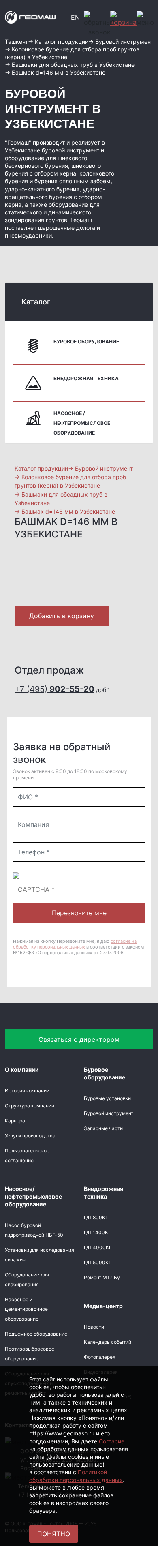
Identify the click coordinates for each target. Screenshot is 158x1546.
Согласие (111, 1441)
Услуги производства (30, 1136)
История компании (27, 1091)
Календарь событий (107, 1342)
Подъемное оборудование (36, 1334)
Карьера (15, 1121)
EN (75, 17)
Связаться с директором (79, 1039)
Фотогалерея (99, 1357)
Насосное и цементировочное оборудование (26, 1309)
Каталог (35, 302)
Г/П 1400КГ (97, 1232)
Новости (94, 1327)
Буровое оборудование (86, 341)
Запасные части (103, 1128)
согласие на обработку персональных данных (75, 944)
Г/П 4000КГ (98, 1247)
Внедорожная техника (86, 378)
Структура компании (29, 1106)
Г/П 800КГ (96, 1217)
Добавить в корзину (61, 616)
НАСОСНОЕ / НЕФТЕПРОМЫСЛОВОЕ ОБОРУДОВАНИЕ (81, 423)
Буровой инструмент (108, 1113)
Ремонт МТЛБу (102, 1277)
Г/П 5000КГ (97, 1262)
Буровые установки (107, 1098)
